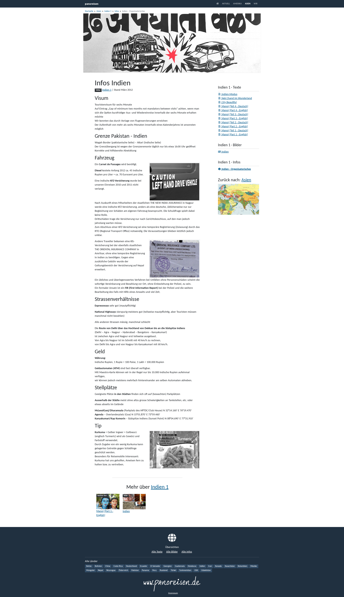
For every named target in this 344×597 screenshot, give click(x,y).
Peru (154, 570)
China (107, 566)
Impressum (173, 593)
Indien (126, 511)
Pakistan (135, 570)
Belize (89, 566)
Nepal (100, 570)
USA (196, 570)
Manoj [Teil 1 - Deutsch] (234, 130)
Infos (117, 11)
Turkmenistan (185, 570)
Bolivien (98, 566)
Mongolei (90, 570)
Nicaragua (110, 570)
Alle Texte (157, 552)
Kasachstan (230, 566)
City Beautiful (229, 102)
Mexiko (253, 566)
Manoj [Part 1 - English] (104, 513)
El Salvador (155, 566)
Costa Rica (118, 566)
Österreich (123, 570)
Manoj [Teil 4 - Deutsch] (234, 106)
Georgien (168, 566)
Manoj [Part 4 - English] (234, 110)
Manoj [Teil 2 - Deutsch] (234, 122)
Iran (210, 566)
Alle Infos (187, 552)
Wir (255, 4)
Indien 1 (107, 11)
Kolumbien (242, 566)
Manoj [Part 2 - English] (234, 126)
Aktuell (226, 4)
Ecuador (143, 566)
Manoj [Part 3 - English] (234, 118)
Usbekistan (206, 570)
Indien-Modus (229, 94)
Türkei (173, 570)
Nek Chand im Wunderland (236, 98)
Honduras (192, 566)
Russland (163, 570)
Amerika (237, 4)
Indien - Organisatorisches (236, 169)
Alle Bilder (172, 552)
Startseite (89, 11)
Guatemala (180, 566)
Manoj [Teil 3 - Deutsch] (234, 114)
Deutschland (131, 566)
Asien (247, 4)
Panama (145, 570)
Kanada (218, 566)
